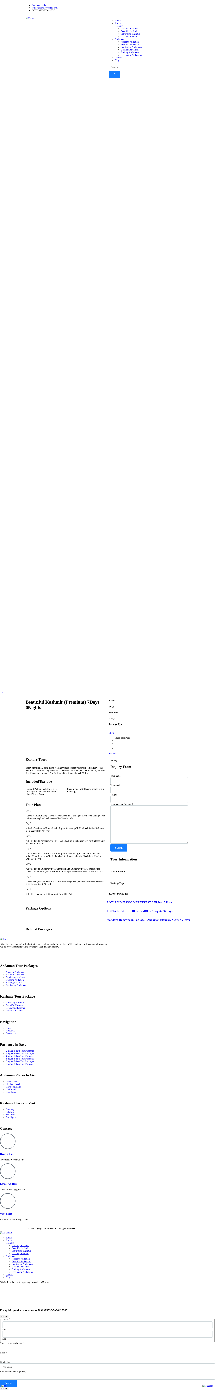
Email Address (8, 1183)
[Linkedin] (27, 954)
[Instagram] (128, 5)
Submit (8, 1383)
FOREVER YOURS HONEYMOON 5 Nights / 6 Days (139, 911)
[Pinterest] (136, 5)
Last (4, 1339)
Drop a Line (7, 1153)
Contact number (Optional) (12, 1343)
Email (3, 1352)
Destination (5, 1362)
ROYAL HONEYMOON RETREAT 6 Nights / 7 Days (139, 902)
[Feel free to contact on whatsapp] (208, 1386)
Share (111, 733)
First (4, 1329)
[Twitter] (120, 5)
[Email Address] (8, 1171)
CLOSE (4, 1316)
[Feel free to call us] (4, 1386)
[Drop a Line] (8, 1141)
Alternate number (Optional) (13, 1371)
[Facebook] (112, 5)
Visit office (6, 1213)
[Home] (30, 18)
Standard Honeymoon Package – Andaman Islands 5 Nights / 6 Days (148, 919)
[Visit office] (8, 1201)
